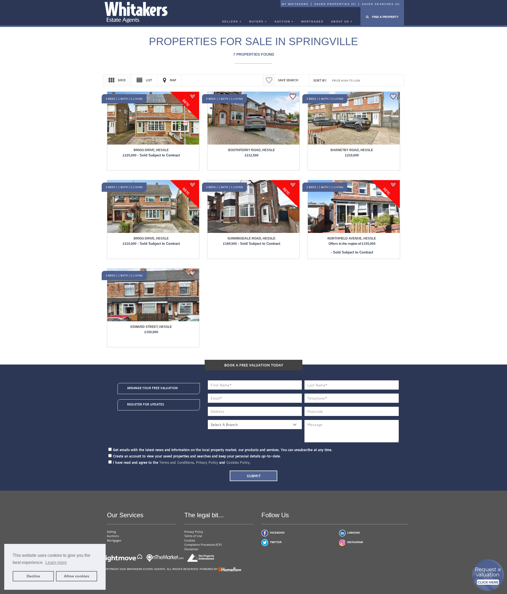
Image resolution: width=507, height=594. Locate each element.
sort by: (320, 80)
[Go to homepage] (136, 13)
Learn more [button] (56, 562)
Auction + (284, 21)
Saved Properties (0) (335, 4)
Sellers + (232, 21)
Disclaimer (191, 549)
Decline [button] (33, 576)
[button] (382, 17)
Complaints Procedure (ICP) (203, 545)
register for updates (145, 404)
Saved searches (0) (381, 4)
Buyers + (258, 21)
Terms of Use (193, 536)
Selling (111, 532)
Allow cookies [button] (76, 576)
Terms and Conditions (176, 462)
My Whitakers (295, 4)
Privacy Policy (207, 462)
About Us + (342, 21)
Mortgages (312, 21)
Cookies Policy (238, 462)
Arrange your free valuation (152, 388)
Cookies (189, 540)
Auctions (113, 536)
